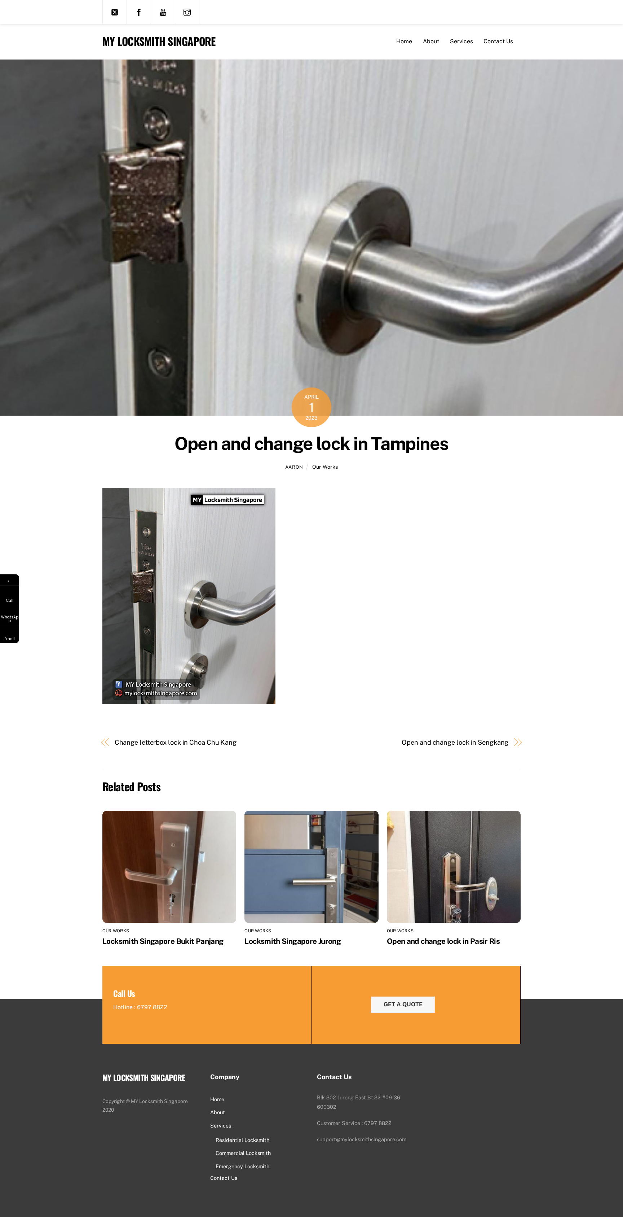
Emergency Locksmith (242, 1166)
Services (461, 41)
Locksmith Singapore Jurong (292, 941)
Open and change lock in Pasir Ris (443, 941)
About (431, 41)
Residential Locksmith (242, 1140)
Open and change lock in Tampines (311, 443)
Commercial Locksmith (243, 1153)
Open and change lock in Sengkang (455, 742)
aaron (294, 467)
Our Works (325, 467)
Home (404, 41)
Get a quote (403, 1004)
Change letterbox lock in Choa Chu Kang (176, 742)
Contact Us (498, 41)
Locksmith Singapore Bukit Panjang (162, 941)
